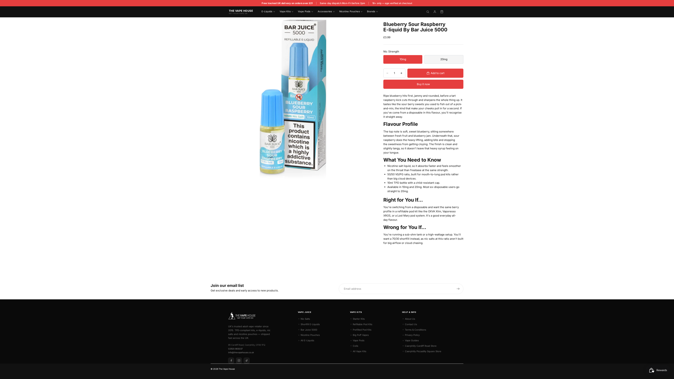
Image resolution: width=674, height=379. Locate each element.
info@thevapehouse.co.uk (241, 352)
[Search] (427, 11)
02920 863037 (235, 348)
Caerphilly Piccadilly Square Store (423, 351)
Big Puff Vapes (361, 335)
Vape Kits (285, 11)
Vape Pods (304, 11)
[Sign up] (458, 288)
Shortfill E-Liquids (310, 324)
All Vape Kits (359, 351)
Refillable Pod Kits (362, 324)
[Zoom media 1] (293, 99)
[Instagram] (239, 361)
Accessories (325, 11)
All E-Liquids (307, 340)
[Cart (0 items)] (441, 11)
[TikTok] (247, 361)
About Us (410, 318)
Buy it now (423, 84)
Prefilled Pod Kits (362, 329)
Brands (371, 11)
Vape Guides (412, 340)
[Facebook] (231, 361)
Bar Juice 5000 (309, 329)
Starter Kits (359, 318)
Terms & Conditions (415, 329)
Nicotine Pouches (349, 11)
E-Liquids (267, 11)
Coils (355, 345)
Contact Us (411, 324)
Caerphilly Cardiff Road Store (421, 345)
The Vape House (227, 369)
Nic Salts (305, 318)
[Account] (434, 11)
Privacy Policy (412, 335)
